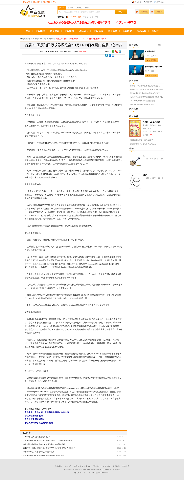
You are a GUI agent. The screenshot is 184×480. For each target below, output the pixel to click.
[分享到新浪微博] (116, 51)
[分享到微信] (113, 51)
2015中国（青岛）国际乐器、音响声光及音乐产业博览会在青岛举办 (49, 448)
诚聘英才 (96, 466)
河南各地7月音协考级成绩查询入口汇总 (145, 93)
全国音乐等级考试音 (152, 122)
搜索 (120, 12)
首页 (28, 31)
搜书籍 (79, 8)
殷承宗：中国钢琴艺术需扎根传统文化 (145, 86)
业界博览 (51, 39)
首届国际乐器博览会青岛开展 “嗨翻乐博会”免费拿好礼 (43, 456)
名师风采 (83, 31)
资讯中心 (43, 39)
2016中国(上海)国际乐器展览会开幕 (37, 437)
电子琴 (69, 17)
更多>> (161, 45)
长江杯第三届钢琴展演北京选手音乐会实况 (146, 97)
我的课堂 (144, 12)
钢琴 (75, 17)
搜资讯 (70, 8)
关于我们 (58, 466)
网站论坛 (46, 2)
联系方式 (87, 466)
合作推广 (68, 466)
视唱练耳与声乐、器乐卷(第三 (141, 140)
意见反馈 (77, 466)
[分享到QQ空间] (120, 51)
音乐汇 (155, 31)
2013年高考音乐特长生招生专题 (142, 101)
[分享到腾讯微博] (106, 55)
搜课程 (61, 8)
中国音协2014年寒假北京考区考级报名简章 (147, 90)
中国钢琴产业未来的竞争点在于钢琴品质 (38, 452)
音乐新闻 (69, 31)
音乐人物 (98, 31)
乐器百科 (141, 31)
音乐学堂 (112, 31)
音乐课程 (40, 31)
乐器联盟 (127, 31)
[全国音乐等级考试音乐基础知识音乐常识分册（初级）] (135, 122)
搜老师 (87, 8)
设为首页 (26, 2)
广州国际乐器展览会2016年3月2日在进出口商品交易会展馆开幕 (47, 441)
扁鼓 (145, 175)
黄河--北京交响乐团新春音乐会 (142, 104)
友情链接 (106, 466)
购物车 (159, 12)
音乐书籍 (54, 31)
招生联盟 (125, 466)
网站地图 (36, 2)
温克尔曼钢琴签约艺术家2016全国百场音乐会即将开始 (44, 444)
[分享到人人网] (110, 55)
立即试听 (152, 60)
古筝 (80, 17)
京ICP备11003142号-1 (100, 473)
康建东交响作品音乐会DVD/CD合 (143, 144)
